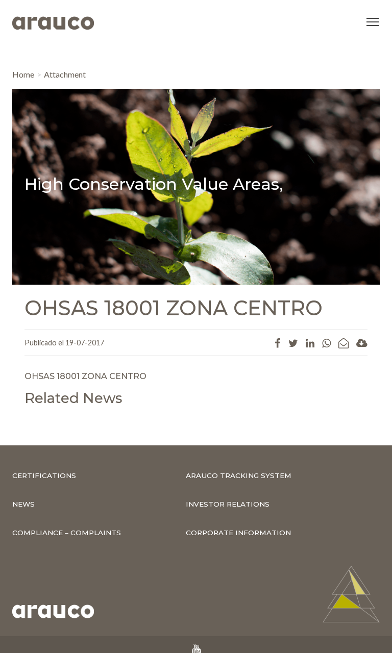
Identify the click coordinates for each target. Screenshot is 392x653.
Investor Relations (228, 504)
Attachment (65, 74)
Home (23, 74)
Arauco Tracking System (238, 475)
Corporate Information (238, 533)
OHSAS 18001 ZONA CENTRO (85, 376)
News (23, 504)
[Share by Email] (343, 343)
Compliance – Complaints (66, 533)
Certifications (44, 475)
